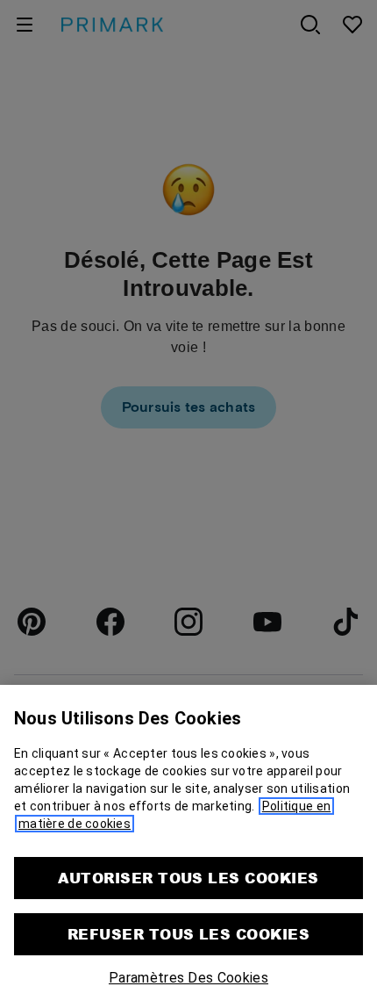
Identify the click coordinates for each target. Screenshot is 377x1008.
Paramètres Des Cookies (188, 977)
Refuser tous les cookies (189, 934)
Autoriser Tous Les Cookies (188, 878)
